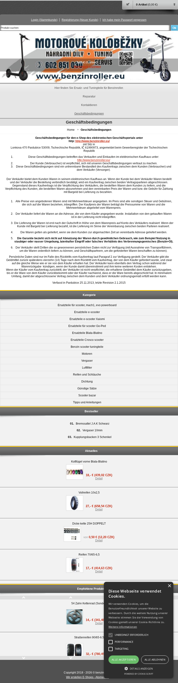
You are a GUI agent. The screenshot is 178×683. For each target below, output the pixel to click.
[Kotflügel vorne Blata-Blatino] (74, 472)
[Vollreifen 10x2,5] (74, 503)
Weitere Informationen (122, 626)
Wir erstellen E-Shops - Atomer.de (87, 677)
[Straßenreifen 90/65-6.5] (74, 650)
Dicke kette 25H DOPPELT (89, 523)
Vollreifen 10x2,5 (89, 492)
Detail (99, 478)
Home (71, 129)
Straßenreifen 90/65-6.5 (89, 637)
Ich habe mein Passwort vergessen (124, 20)
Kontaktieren (89, 105)
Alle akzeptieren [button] (124, 659)
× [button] (169, 586)
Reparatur (89, 96)
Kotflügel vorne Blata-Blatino (89, 461)
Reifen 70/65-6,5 (89, 554)
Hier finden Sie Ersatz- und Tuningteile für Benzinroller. (89, 88)
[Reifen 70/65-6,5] (74, 565)
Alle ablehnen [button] (155, 659)
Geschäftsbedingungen (89, 113)
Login (44, 20)
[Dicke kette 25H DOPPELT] (72, 534)
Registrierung (80, 20)
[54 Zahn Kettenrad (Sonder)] (74, 616)
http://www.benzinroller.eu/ (92, 141)
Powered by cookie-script (138, 673)
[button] (138, 668)
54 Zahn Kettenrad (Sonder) (89, 603)
